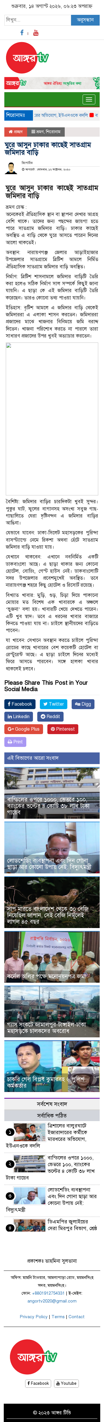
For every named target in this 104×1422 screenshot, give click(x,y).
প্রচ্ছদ (18, 131)
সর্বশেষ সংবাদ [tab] (52, 1104)
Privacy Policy (34, 1316)
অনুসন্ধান (85, 20)
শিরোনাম (53, 131)
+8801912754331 (48, 1293)
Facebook (21, 704)
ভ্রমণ (40, 131)
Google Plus (27, 729)
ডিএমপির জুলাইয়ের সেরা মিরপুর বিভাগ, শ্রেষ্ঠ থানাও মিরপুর (72, 1228)
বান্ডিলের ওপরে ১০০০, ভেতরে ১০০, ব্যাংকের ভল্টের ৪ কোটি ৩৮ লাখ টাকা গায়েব (48, 806)
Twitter (56, 704)
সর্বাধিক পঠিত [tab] (52, 1115)
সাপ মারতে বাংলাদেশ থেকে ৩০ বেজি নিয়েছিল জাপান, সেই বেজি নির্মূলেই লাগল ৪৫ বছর (47, 915)
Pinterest (65, 729)
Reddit (52, 717)
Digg (85, 704)
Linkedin (20, 717)
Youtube (68, 1383)
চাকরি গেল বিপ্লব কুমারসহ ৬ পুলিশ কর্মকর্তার (45, 1082)
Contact (76, 1316)
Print (17, 742)
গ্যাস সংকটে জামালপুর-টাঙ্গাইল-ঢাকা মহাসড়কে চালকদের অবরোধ (46, 1028)
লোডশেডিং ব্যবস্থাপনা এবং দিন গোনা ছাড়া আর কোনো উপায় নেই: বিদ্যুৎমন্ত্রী (49, 864)
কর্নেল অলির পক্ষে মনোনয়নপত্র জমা (46, 976)
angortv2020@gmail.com (52, 1301)
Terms (58, 1316)
